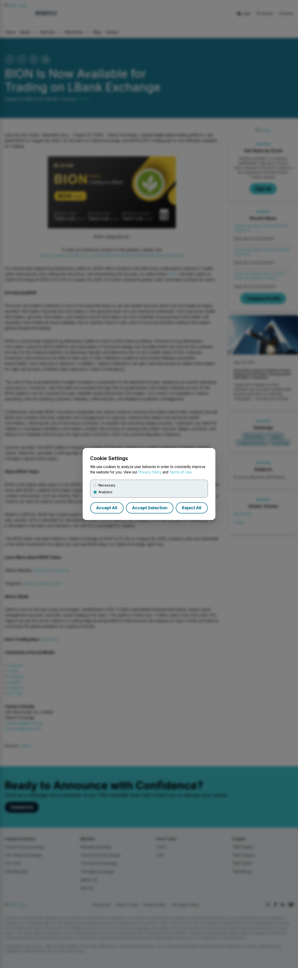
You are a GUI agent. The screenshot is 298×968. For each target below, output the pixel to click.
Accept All (106, 507)
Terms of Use (180, 472)
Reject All (191, 507)
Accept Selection (149, 507)
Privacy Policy (150, 472)
